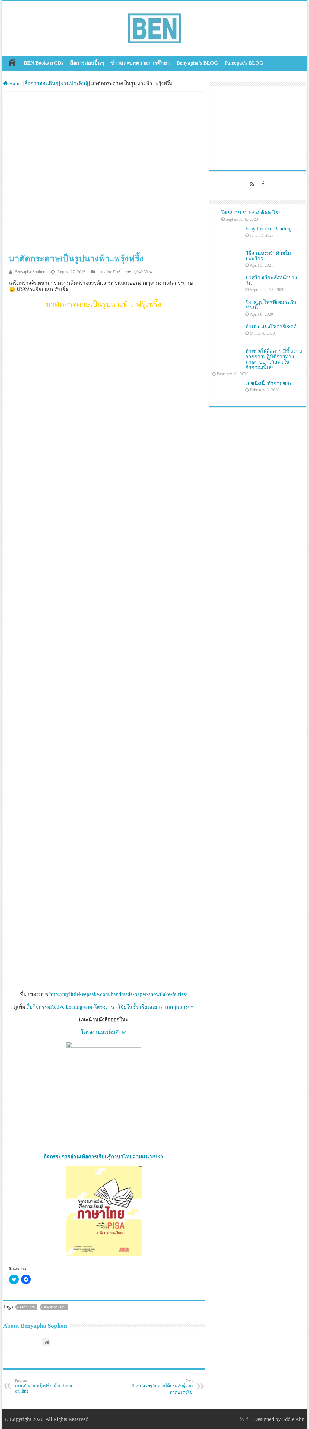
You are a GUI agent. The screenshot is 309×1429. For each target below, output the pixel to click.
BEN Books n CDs (43, 63)
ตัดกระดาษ (27, 1307)
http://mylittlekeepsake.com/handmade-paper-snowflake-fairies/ (118, 994)
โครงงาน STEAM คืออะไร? (251, 213)
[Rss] (252, 184)
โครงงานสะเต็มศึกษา (104, 1032)
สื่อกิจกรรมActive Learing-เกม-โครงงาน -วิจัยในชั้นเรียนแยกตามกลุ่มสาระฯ (109, 1007)
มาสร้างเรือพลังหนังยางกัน (271, 280)
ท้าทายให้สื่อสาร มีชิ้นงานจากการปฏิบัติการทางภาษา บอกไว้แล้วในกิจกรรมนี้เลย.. (273, 359)
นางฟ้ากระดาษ (54, 1307)
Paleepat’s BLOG (244, 63)
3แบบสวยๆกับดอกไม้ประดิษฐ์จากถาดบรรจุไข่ (162, 1387)
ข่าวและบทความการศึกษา (140, 63)
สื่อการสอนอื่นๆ (87, 63)
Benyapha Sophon (29, 271)
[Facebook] (263, 184)
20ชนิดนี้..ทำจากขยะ (268, 383)
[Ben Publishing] (154, 27)
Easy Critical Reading (268, 229)
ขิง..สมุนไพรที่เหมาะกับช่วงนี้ (270, 305)
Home (12, 62)
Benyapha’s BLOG (197, 63)
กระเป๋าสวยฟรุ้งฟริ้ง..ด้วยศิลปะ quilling (43, 1386)
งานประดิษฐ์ (74, 83)
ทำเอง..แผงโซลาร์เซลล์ (271, 327)
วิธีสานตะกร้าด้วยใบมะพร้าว (268, 255)
